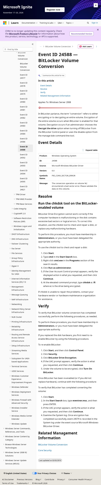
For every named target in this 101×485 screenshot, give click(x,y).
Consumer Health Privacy (80, 479)
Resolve (43, 89)
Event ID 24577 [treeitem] (23, 76)
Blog (38, 479)
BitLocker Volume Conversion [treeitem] (25, 66)
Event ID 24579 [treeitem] (23, 92)
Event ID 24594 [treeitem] (23, 172)
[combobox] (18, 49)
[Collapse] (32, 44)
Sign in (95, 22)
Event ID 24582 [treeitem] (23, 116)
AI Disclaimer (8, 479)
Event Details (46, 85)
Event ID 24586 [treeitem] (23, 140)
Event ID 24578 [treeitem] (23, 84)
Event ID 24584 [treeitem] (23, 132)
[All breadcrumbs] (40, 46)
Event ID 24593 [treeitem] (23, 164)
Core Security (45, 450)
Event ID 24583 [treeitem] (23, 124)
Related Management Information (55, 95)
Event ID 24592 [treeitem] (23, 156)
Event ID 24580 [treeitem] (23, 100)
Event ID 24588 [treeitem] (24, 148)
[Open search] (88, 23)
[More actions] (96, 46)
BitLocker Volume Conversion (58, 46)
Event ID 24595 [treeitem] (23, 180)
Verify (42, 92)
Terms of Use (8, 483)
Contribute (49, 479)
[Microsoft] (5, 23)
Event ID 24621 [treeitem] (23, 188)
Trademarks (22, 483)
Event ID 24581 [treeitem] (23, 108)
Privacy (60, 479)
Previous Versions (24, 479)
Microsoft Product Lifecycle (23, 33)
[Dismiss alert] (96, 5)
